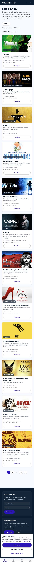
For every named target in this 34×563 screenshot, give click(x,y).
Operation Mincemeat (11, 341)
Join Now (9, 532)
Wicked (6, 54)
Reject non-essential (17, 549)
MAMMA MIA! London (11, 161)
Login (18, 532)
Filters (7, 23)
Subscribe (9, 512)
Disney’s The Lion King (11, 450)
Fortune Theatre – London (11, 349)
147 (21, 472)
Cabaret (6, 232)
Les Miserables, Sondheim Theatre (15, 270)
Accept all (17, 545)
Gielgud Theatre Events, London (13, 421)
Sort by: (4, 32)
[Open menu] (30, 2)
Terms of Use (27, 541)
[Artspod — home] (9, 3)
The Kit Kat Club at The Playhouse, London (15, 240)
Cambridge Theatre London (12, 203)
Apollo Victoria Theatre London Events (14, 60)
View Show (17, 65)
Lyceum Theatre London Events (12, 458)
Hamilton (6, 125)
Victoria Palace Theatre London (12, 132)
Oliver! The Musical (10, 414)
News (22, 561)
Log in (30, 561)
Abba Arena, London (10, 96)
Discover (5, 561)
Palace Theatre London (10, 385)
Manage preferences (17, 553)
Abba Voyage (8, 90)
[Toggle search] (26, 2)
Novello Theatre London (11, 167)
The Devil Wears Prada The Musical (16, 305)
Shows (13, 561)
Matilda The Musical (10, 197)
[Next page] (25, 472)
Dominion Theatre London (11, 312)
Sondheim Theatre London (11, 276)
